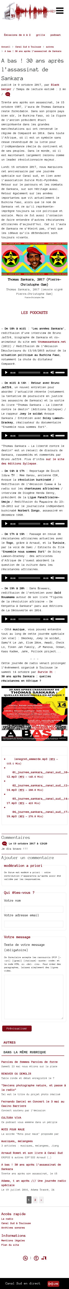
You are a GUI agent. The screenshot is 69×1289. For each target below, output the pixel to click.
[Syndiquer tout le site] (25, 1258)
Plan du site (10, 1244)
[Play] (6, 372)
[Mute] (52, 372)
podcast (56, 34)
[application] (34, 372)
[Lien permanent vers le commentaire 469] (4, 843)
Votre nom (12, 900)
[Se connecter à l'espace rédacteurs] (44, 1258)
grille (40, 34)
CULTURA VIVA (11, 1117)
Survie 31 (45, 671)
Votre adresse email (21, 915)
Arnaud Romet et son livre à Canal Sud (32, 1152)
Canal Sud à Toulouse (16, 1223)
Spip (35, 1251)
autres (9, 1042)
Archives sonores (13, 1227)
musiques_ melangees (17, 1141)
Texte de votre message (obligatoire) (24, 947)
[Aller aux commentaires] (8, 94)
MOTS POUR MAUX (13, 1129)
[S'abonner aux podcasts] (36, 1258)
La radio (7, 1218)
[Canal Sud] (29, 19)
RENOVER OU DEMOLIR (16, 1073)
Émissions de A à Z (17, 34)
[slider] (60, 372)
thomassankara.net (52, 341)
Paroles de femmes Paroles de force (29, 1061)
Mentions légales (13, 1240)
